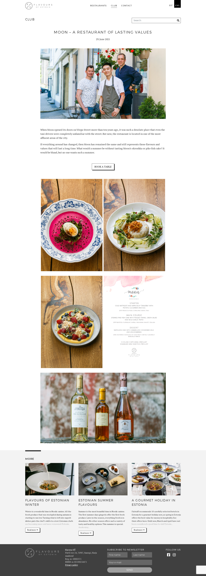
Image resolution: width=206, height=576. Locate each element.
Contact (126, 5)
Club (114, 5)
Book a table (103, 166)
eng (177, 5)
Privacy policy (71, 565)
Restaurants (98, 5)
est (171, 5)
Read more (31, 530)
